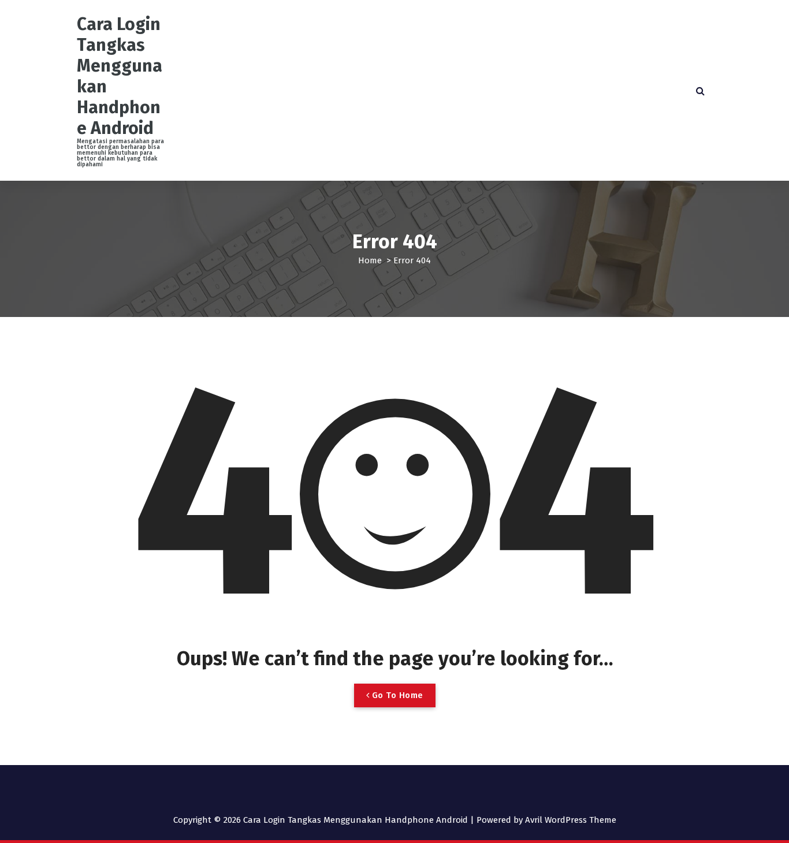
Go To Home (396, 695)
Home (370, 260)
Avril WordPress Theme (570, 820)
